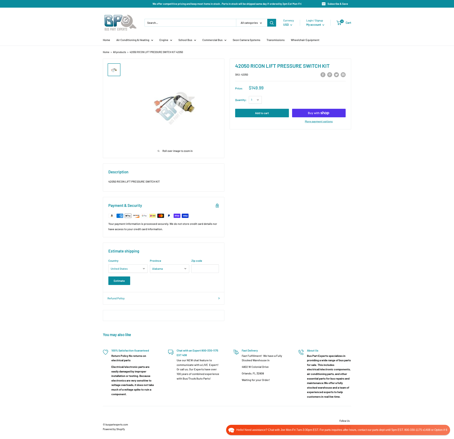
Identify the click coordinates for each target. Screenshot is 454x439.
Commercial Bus (212, 40)
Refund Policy (116, 298)
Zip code (196, 260)
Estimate (119, 280)
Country (113, 260)
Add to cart (262, 113)
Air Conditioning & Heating (132, 40)
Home (106, 40)
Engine (163, 40)
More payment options (319, 121)
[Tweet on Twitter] (336, 74)
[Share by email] (343, 74)
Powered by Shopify (114, 429)
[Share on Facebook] (322, 74)
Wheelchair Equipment (305, 40)
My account (314, 24)
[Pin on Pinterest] (329, 74)
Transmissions (276, 40)
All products (119, 52)
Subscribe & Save (338, 3)
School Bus (185, 40)
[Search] (271, 23)
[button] (338, 430)
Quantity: (241, 99)
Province (155, 260)
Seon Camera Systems (246, 40)
